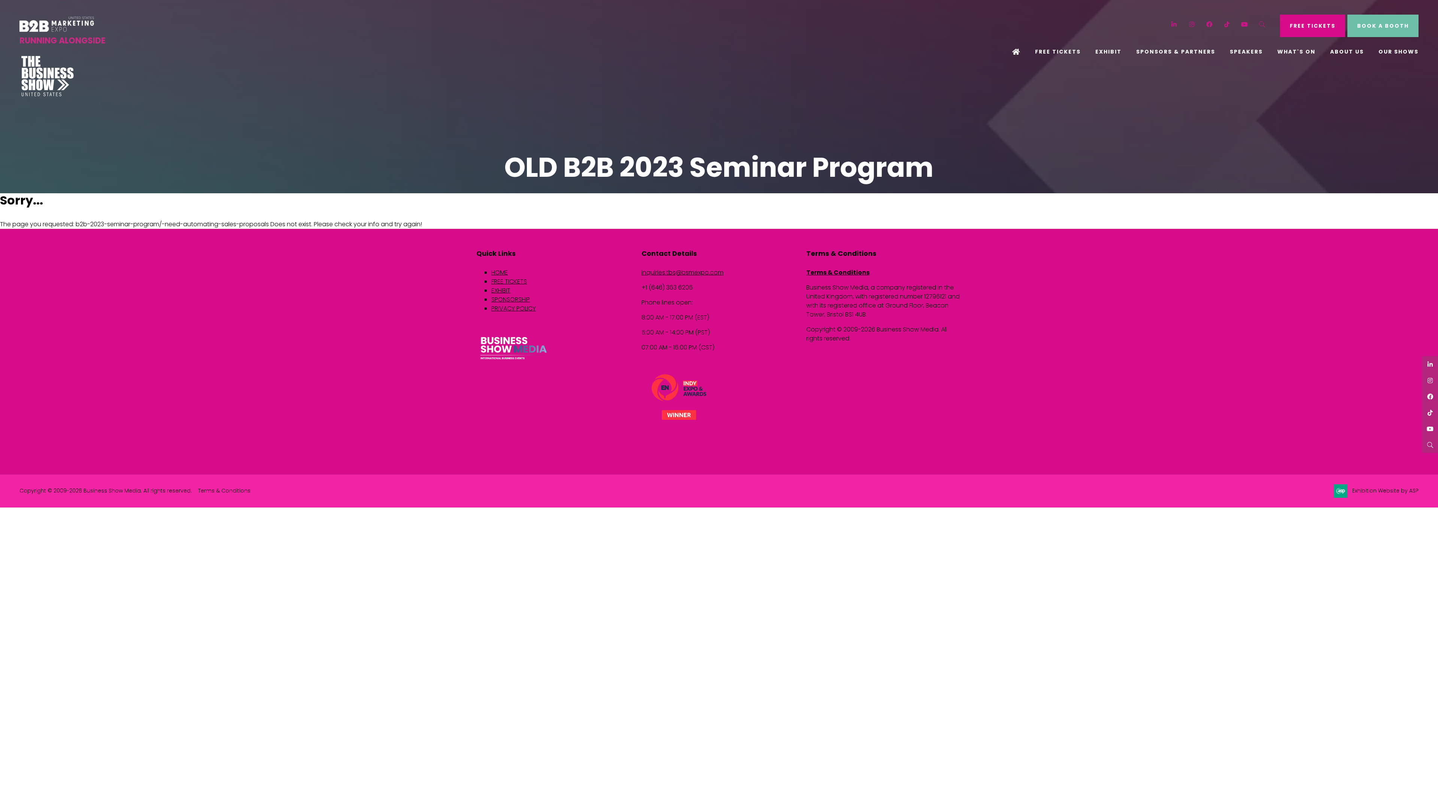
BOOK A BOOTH (1383, 26)
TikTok (1227, 24)
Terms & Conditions (838, 272)
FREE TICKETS (1312, 26)
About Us (1347, 51)
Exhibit (1108, 51)
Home (1016, 52)
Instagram (1192, 24)
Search (1262, 24)
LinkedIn (1174, 24)
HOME (499, 272)
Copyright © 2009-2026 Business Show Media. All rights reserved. (105, 490)
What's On (1296, 51)
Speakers (1246, 51)
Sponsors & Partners (1175, 51)
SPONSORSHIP (510, 299)
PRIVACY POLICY (513, 308)
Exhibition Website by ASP (1385, 490)
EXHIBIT (500, 290)
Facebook (1209, 24)
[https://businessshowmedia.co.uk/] (513, 360)
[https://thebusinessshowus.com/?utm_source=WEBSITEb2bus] (47, 94)
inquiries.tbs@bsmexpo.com (682, 272)
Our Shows (1398, 51)
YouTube (1245, 24)
